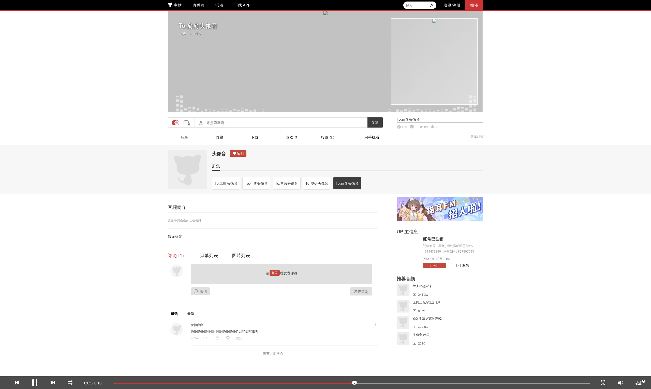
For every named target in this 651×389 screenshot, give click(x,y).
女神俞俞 (197, 324)
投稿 (474, 5)
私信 (465, 265)
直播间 (198, 5)
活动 (219, 5)
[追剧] (238, 153)
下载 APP (242, 5)
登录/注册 (452, 5)
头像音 (219, 153)
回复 (239, 338)
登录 (274, 272)
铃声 (183, 33)
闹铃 (197, 33)
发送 (375, 122)
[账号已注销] (409, 248)
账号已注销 (433, 238)
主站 (178, 5)
